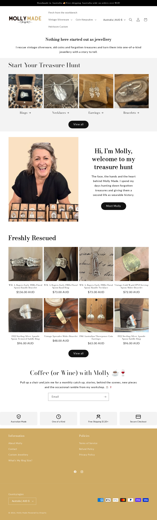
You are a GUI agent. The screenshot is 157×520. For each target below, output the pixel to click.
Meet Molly (113, 206)
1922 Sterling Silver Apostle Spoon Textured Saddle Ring (25, 337)
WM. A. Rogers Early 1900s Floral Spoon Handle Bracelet (25, 286)
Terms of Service (88, 443)
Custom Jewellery (18, 454)
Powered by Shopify (37, 513)
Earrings (94, 112)
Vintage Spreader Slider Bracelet (61, 336)
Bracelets (129, 112)
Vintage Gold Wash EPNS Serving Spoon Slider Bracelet (131, 286)
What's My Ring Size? (20, 460)
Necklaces (59, 112)
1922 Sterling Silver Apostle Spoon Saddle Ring (132, 337)
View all (78, 124)
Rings (24, 112)
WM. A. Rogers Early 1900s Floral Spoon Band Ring (61, 286)
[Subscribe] (105, 397)
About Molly (15, 443)
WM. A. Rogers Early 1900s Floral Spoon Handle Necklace (96, 286)
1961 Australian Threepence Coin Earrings (96, 337)
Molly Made (22, 513)
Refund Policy (86, 449)
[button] (60, 19)
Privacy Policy (87, 454)
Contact (12, 449)
